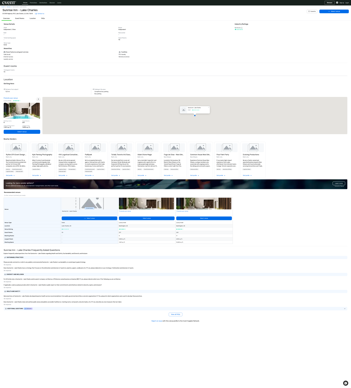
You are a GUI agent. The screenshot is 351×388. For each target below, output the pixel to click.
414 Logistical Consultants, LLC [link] (69, 155)
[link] (16, 147)
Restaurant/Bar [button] (174, 169)
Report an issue (157, 321)
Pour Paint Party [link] (223, 155)
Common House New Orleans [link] (200, 155)
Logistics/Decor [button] (9, 171)
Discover (52, 3)
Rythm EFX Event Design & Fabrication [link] (16, 155)
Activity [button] (8, 169)
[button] (194, 115)
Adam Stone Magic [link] (145, 155)
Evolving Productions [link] (251, 155)
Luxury (59, 3)
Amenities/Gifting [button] (116, 169)
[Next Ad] (38, 99)
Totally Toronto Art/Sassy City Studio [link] (121, 155)
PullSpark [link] (88, 155)
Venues (25, 2)
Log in (347, 3)
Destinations (43, 3)
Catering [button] (166, 169)
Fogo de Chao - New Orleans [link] (174, 155)
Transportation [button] (72, 169)
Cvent (3, 6)
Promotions (33, 3)
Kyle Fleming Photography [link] (42, 155)
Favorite (313, 11)
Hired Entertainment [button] (17, 169)
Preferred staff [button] (19, 171)
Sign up (342, 3)
